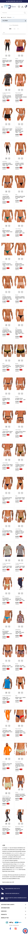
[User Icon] (22, 7)
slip (7, 864)
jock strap (10, 864)
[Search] (25, 13)
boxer (4, 864)
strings (14, 864)
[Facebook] (10, 929)
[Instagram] (15, 929)
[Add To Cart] (6, 55)
